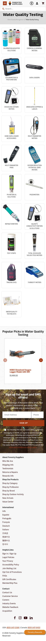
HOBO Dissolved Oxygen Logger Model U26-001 (20, 371)
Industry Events (9, 603)
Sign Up (24, 423)
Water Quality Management (16, 19)
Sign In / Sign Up (9, 553)
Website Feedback (10, 607)
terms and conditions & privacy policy (23, 447)
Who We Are (7, 461)
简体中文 (6, 537)
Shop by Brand (8, 490)
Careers (5, 600)
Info (4, 511)
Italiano (5, 529)
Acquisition (7, 611)
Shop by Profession (10, 487)
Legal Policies (8, 557)
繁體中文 (6, 540)
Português (6, 518)
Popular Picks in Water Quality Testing (23, 333)
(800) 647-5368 (12, 627)
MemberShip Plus (9, 583)
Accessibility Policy (10, 564)
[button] (5, 360)
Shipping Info (7, 465)
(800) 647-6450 (34, 627)
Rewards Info (8, 476)
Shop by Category (9, 483)
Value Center (7, 501)
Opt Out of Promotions (12, 572)
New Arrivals (7, 498)
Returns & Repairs (10, 472)
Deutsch (6, 526)
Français (6, 522)
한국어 (5, 544)
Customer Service (10, 596)
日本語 (5, 533)
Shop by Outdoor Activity (13, 494)
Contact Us (7, 592)
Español (5, 515)
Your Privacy (7, 561)
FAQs (4, 576)
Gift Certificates (9, 579)
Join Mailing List (9, 568)
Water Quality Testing (23, 15)
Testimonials (7, 468)
